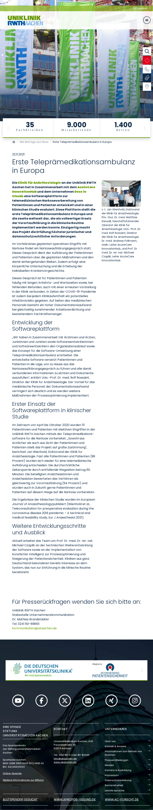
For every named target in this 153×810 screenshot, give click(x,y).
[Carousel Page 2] (2, 58)
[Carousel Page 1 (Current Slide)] (2, 55)
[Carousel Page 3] (2, 61)
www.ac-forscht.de (122, 799)
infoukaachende (65, 758)
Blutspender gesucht (20, 799)
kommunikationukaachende (34, 628)
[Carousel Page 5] (2, 66)
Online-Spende (12, 773)
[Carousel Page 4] (2, 63)
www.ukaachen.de (65, 762)
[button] (8, 128)
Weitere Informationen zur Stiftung (23, 780)
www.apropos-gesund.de (75, 799)
